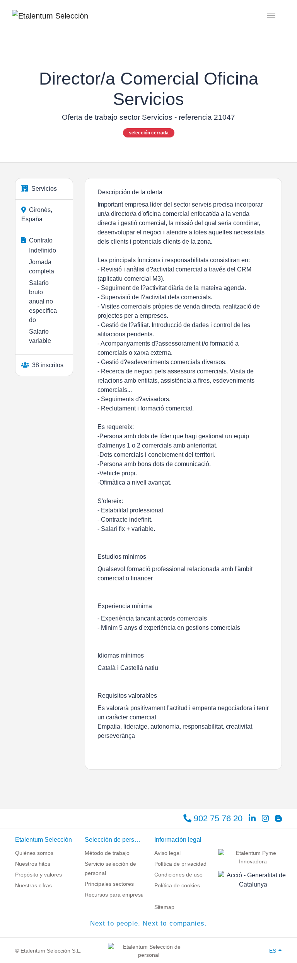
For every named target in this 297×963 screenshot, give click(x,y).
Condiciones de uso (178, 874)
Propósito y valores (38, 874)
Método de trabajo (107, 853)
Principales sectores (109, 884)
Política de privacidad (180, 864)
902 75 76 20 (216, 818)
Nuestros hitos (32, 864)
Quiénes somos (34, 853)
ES (272, 951)
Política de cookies (177, 885)
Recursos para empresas (116, 895)
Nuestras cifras (33, 885)
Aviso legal (167, 853)
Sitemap (164, 907)
